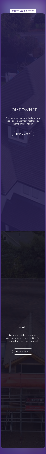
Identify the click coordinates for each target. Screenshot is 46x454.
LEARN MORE (23, 134)
